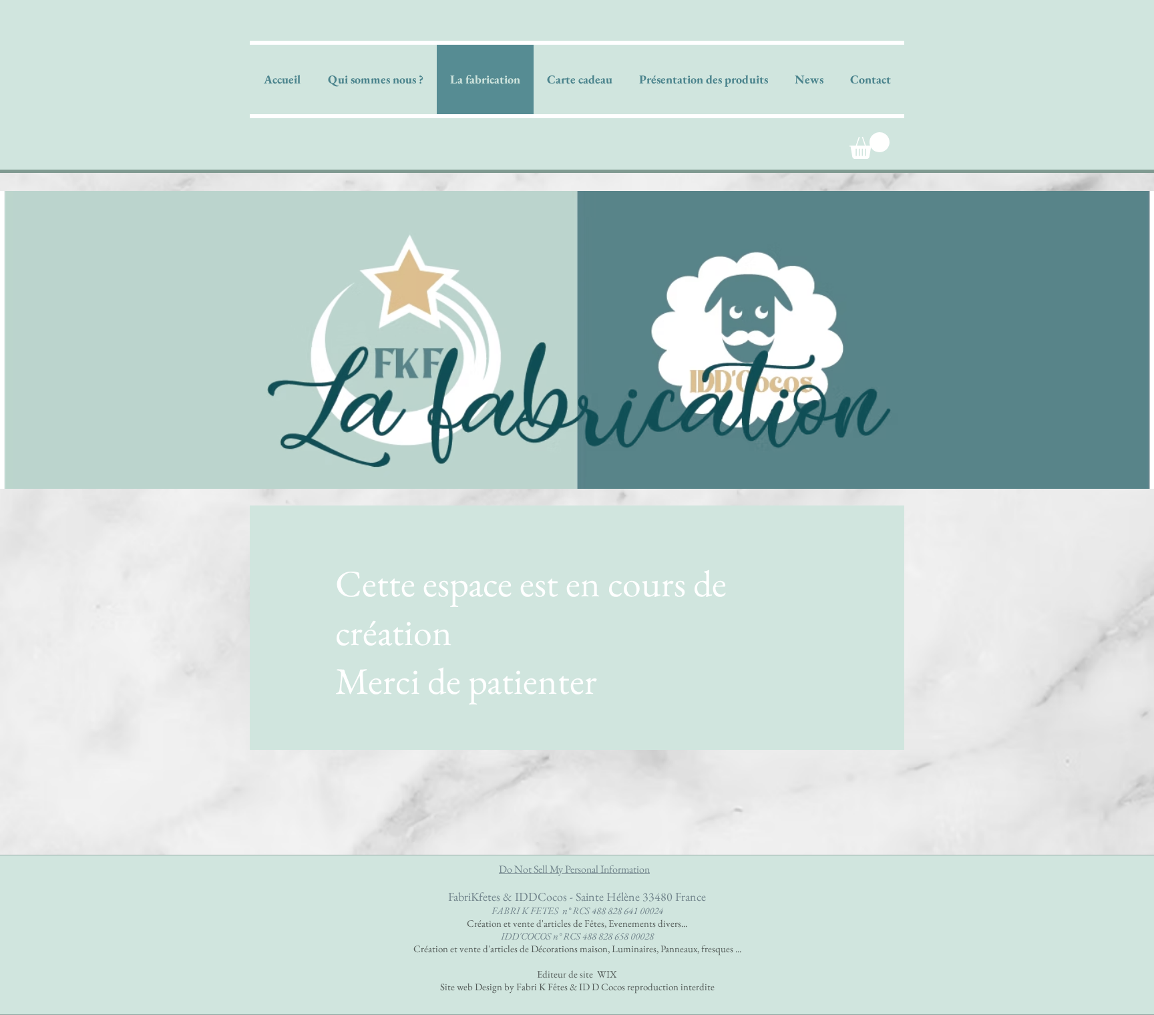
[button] (869, 145)
